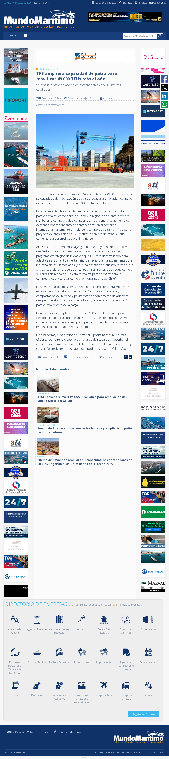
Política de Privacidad (15, 752)
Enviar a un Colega (51, 98)
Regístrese (62, 731)
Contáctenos (17, 731)
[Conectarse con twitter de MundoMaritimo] (164, 87)
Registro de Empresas (40, 731)
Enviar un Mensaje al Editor (82, 98)
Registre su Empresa (143, 714)
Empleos (78, 731)
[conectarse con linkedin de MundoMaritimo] (164, 96)
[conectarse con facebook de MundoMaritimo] (164, 79)
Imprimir (107, 98)
